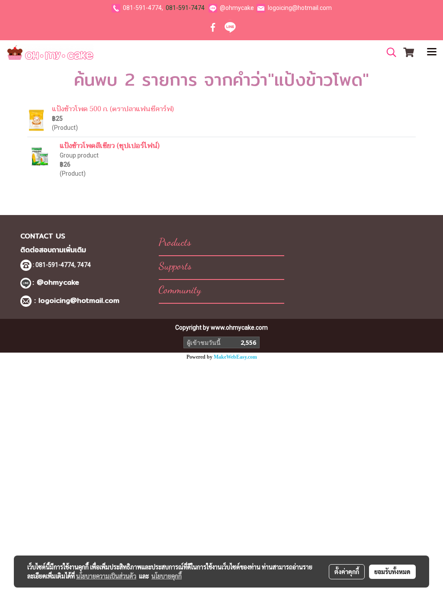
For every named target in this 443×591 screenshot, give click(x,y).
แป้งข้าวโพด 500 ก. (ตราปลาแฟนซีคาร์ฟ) (113, 109)
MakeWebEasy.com (235, 357)
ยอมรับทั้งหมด (392, 571)
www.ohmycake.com (239, 327)
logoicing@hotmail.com (300, 7)
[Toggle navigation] (431, 52)
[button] (388, 52)
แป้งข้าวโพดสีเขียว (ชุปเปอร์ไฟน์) (110, 146)
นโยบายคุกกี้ (166, 576)
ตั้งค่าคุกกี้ (346, 571)
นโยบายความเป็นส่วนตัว (106, 576)
